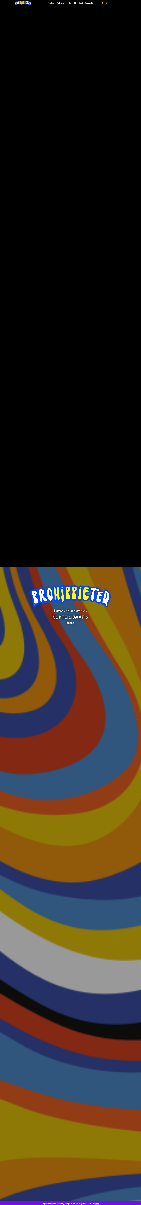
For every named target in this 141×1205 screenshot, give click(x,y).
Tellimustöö (71, 3)
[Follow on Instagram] (106, 2)
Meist (80, 3)
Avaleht (51, 3)
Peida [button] (97, 1204)
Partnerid (89, 3)
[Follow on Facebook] (102, 2)
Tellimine (60, 3)
